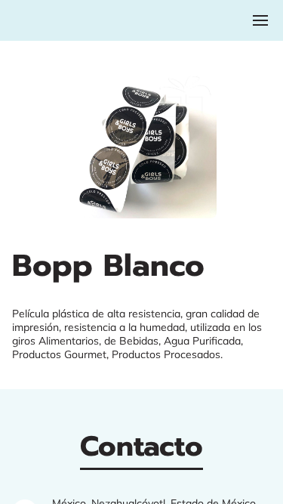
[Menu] (260, 20)
